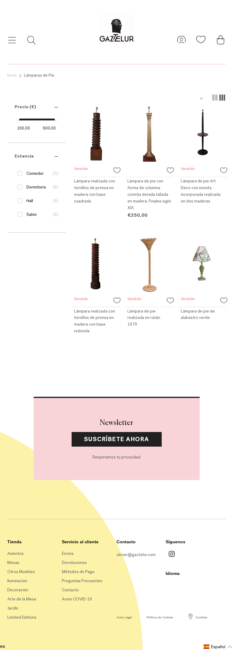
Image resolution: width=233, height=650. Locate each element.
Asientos (15, 553)
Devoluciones (74, 562)
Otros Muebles (21, 572)
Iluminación (17, 581)
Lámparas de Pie (39, 75)
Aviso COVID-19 (77, 599)
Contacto (70, 590)
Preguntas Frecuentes (82, 581)
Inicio (12, 75)
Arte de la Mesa (21, 599)
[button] (25, 106)
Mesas (13, 562)
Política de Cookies (160, 617)
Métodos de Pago (78, 572)
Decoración (17, 590)
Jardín (12, 608)
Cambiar (201, 617)
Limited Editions (21, 617)
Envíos (68, 553)
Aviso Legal (124, 617)
